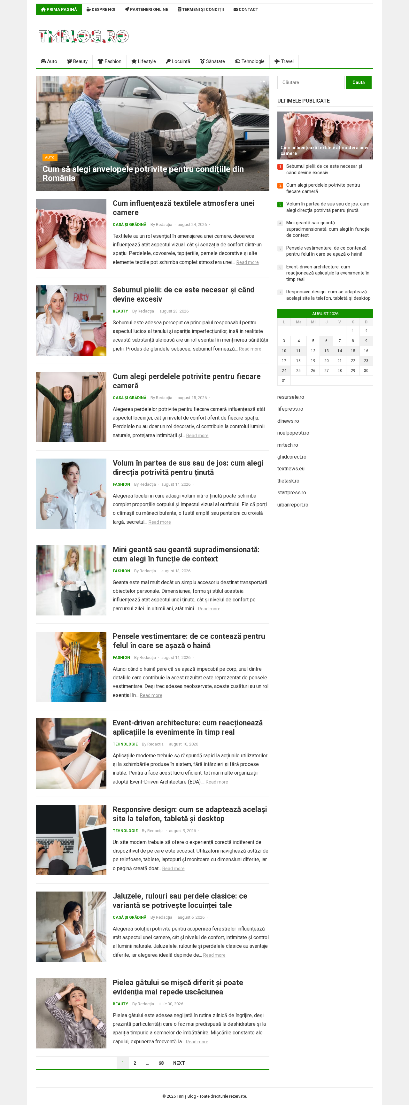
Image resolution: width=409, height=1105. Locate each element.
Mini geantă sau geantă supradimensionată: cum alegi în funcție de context (186, 554)
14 (339, 351)
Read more (247, 262)
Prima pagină (61, 9)
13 (326, 351)
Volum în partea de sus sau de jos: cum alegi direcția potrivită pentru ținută (188, 468)
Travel (287, 61)
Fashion (112, 61)
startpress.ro (291, 493)
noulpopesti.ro (293, 433)
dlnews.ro (288, 421)
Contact (248, 9)
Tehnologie (252, 61)
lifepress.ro (290, 409)
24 (284, 370)
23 (366, 361)
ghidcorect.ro (291, 457)
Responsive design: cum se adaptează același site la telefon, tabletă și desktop (190, 814)
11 (298, 351)
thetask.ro (288, 481)
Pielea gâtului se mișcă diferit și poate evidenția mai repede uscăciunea (178, 987)
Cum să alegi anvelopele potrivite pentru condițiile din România (143, 173)
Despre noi (103, 9)
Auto (51, 61)
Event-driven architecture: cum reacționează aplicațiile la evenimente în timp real (188, 727)
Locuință (180, 61)
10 (284, 351)
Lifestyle (146, 61)
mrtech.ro (287, 445)
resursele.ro (290, 397)
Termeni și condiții (202, 9)
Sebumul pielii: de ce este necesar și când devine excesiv (324, 169)
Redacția (164, 224)
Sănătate (215, 61)
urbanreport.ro (292, 505)
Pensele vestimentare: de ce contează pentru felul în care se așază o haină (189, 641)
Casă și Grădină (129, 224)
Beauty (80, 61)
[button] (260, 81)
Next (179, 1063)
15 (353, 351)
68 (161, 1063)
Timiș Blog (186, 1096)
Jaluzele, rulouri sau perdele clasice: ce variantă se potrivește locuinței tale (180, 901)
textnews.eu (291, 469)
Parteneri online (148, 9)
